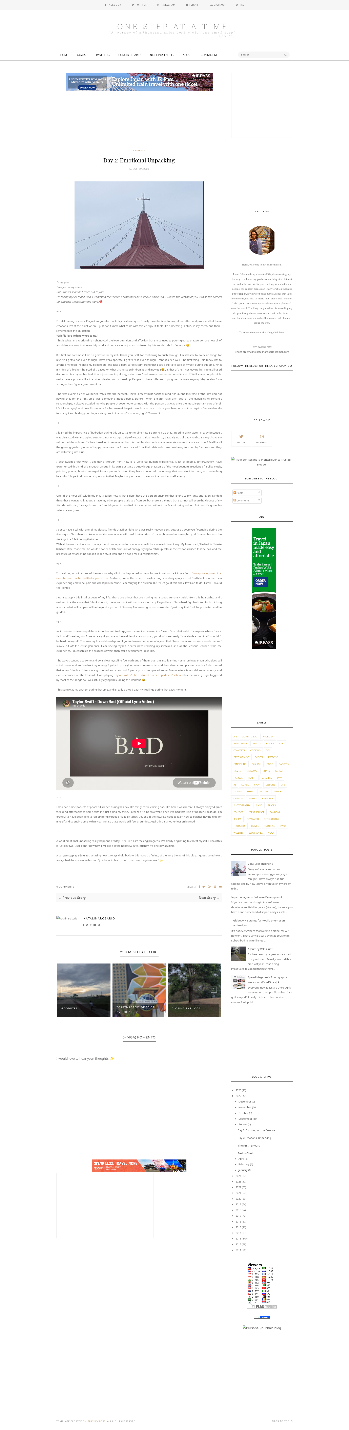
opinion (238, 798)
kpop (257, 784)
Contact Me (209, 55)
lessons (139, 150)
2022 (238, 1187)
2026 (238, 1090)
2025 (238, 1096)
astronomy (240, 743)
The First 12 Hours (249, 1145)
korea (245, 784)
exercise (273, 757)
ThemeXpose (97, 1421)
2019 (238, 1204)
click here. (279, 332)
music (250, 791)
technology (271, 818)
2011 (238, 1250)
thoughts (239, 825)
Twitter (241, 442)
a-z (235, 736)
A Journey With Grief (260, 949)
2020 (238, 1198)
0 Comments (65, 886)
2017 (238, 1215)
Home (64, 55)
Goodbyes (69, 1008)
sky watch (253, 818)
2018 (238, 1210)
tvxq (283, 825)
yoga (271, 832)
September (245, 1118)
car (281, 743)
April (241, 1158)
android (268, 736)
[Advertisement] (139, 120)
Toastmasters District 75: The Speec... (136, 1010)
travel (255, 825)
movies (237, 791)
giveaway (251, 770)
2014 (238, 1233)
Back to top (281, 1421)
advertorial (249, 736)
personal (267, 798)
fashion (256, 764)
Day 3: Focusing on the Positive (256, 1130)
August (243, 1124)
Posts (239, 493)
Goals (81, 55)
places (272, 805)
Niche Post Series (162, 55)
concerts (239, 750)
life (283, 784)
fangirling (239, 764)
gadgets (284, 764)
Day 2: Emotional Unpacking (254, 1138)
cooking (255, 750)
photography (241, 805)
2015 (238, 1227)
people (252, 798)
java (279, 777)
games (237, 770)
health (252, 777)
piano (258, 805)
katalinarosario (99, 918)
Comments (243, 500)
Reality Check (246, 1153)
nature (264, 791)
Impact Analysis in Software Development (256, 897)
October (243, 1113)
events (259, 757)
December (245, 1101)
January (243, 1170)
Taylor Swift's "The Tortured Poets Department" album (148, 675)
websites (238, 832)
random (275, 812)
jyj (234, 784)
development (241, 757)
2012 (238, 1244)
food (270, 764)
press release (256, 812)
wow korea (256, 832)
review (237, 818)
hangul (238, 777)
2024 (238, 1176)
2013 (238, 1238)
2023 (238, 1181)
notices (278, 791)
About (187, 55)
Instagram (261, 442)
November (245, 1107)
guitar (279, 770)
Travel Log (102, 55)
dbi (268, 750)
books (270, 743)
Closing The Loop (186, 1008)
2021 (238, 1193)
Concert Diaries (129, 55)
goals (266, 770)
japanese (267, 777)
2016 (238, 1221)
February (244, 1164)
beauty (257, 743)
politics (238, 812)
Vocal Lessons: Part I (260, 864)
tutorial (269, 825)
